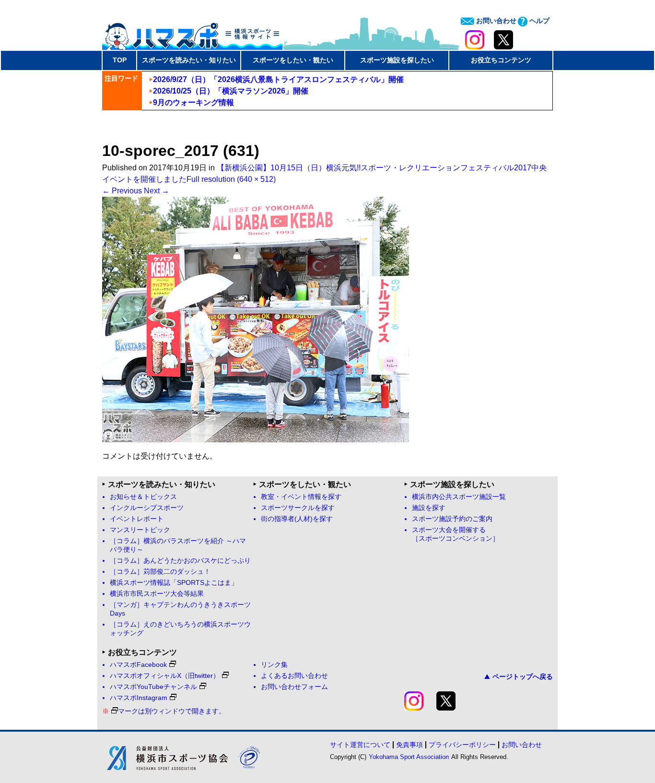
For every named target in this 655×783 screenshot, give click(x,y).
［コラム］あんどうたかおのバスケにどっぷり (180, 560)
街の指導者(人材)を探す (297, 518)
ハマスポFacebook (138, 664)
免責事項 (409, 744)
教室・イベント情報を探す (301, 496)
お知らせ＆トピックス (143, 496)
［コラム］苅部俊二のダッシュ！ (160, 571)
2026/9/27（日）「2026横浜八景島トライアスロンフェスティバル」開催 (278, 79)
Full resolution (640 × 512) (231, 179)
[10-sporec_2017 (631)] (255, 440)
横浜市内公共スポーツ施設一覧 (459, 496)
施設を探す (428, 507)
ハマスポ (192, 33)
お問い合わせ (495, 20)
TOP (120, 60)
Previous (122, 191)
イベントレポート (137, 518)
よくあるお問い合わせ (294, 675)
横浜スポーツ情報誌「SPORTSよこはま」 (174, 582)
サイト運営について (360, 744)
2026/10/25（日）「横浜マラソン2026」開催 (230, 91)
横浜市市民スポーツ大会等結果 (157, 593)
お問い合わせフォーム (294, 686)
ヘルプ (538, 20)
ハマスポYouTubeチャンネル (153, 686)
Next (156, 191)
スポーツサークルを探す (298, 507)
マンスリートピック (140, 530)
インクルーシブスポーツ (147, 507)
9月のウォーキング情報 (193, 102)
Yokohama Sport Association (409, 756)
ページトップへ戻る (522, 676)
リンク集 (274, 664)
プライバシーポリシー (462, 744)
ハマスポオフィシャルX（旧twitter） (165, 675)
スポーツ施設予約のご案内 (452, 518)
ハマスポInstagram (138, 697)
